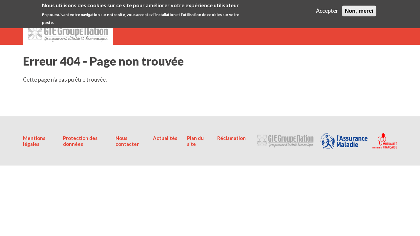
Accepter (327, 11)
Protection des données (80, 141)
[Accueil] (68, 32)
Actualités (165, 138)
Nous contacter (127, 141)
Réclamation (231, 138)
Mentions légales (34, 141)
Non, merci (359, 11)
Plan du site (195, 141)
